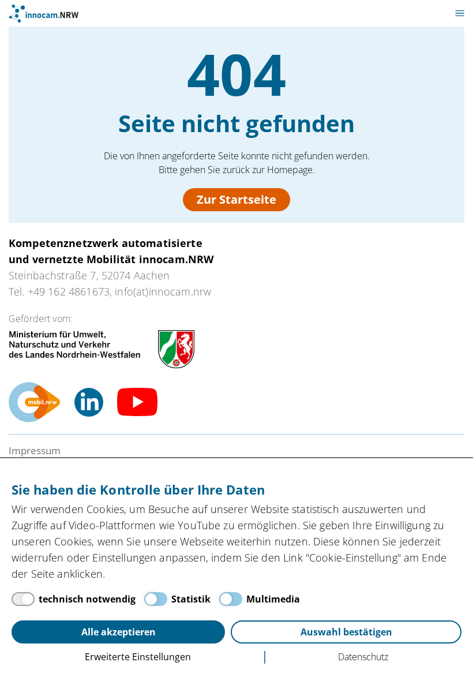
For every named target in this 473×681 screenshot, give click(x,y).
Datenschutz (363, 656)
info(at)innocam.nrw (163, 291)
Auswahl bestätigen (346, 632)
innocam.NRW (43, 13)
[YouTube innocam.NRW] (137, 402)
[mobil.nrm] (35, 402)
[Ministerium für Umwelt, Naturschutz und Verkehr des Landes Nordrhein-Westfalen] (101, 349)
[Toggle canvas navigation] (459, 13)
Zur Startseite (236, 199)
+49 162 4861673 (69, 291)
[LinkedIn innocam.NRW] (88, 402)
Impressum (35, 450)
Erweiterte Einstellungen (138, 656)
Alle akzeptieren (118, 632)
